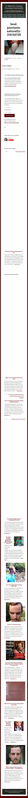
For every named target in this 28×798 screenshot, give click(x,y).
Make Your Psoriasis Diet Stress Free (14, 378)
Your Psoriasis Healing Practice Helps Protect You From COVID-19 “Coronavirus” (14, 664)
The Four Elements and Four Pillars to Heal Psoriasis (14, 401)
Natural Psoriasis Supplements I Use (14, 252)
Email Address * (7, 109)
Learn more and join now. (10, 86)
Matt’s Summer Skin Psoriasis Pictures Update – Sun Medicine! (14, 767)
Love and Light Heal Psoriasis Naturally (14, 585)
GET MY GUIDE (9, 115)
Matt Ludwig (17, 792)
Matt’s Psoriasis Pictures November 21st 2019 (14, 704)
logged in (9, 68)
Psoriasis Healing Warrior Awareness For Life (14, 519)
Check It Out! (17, 264)
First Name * (7, 104)
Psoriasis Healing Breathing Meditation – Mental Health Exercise (8, 540)
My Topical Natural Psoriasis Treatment (8, 723)
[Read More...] (20, 390)
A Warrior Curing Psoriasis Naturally (14, 7)
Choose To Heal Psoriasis (14, 624)
